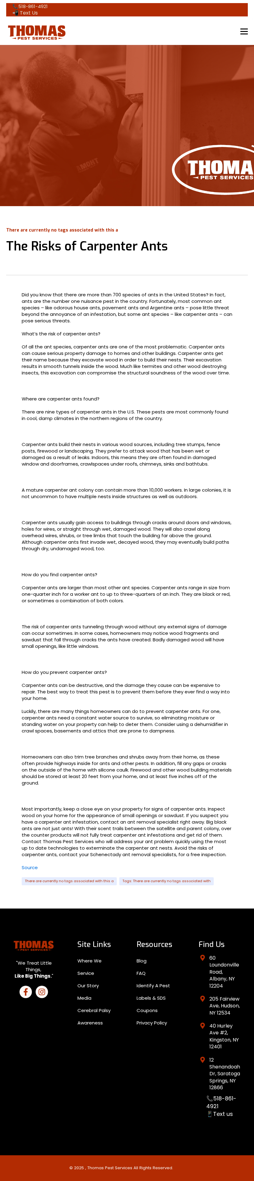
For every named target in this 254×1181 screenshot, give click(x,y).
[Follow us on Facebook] (26, 992)
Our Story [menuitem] (88, 985)
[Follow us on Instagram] (42, 992)
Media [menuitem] (84, 998)
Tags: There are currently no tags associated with (166, 880)
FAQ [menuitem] (141, 973)
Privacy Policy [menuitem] (152, 1023)
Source (30, 867)
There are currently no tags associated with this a (69, 880)
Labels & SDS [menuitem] (151, 998)
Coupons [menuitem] (147, 1010)
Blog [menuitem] (142, 961)
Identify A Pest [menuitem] (153, 985)
